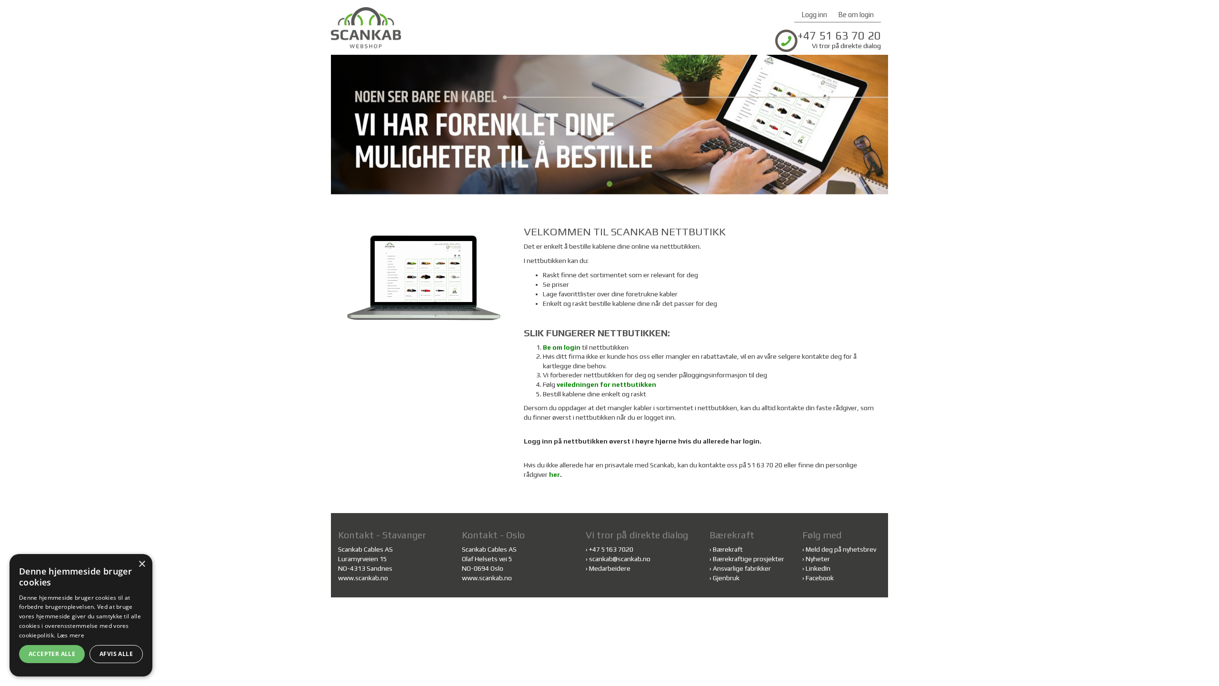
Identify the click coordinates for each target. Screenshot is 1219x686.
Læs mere (70, 635)
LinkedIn (818, 568)
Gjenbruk (726, 578)
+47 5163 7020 (611, 549)
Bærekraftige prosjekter (748, 559)
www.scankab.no (363, 578)
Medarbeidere (609, 568)
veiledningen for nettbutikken (606, 384)
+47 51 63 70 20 (839, 35)
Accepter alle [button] (52, 654)
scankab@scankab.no (619, 559)
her (554, 474)
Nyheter (818, 559)
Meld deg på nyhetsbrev (841, 549)
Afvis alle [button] (116, 654)
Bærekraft (728, 549)
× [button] (141, 564)
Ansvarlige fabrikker (742, 568)
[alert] (81, 615)
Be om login (856, 14)
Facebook (820, 578)
